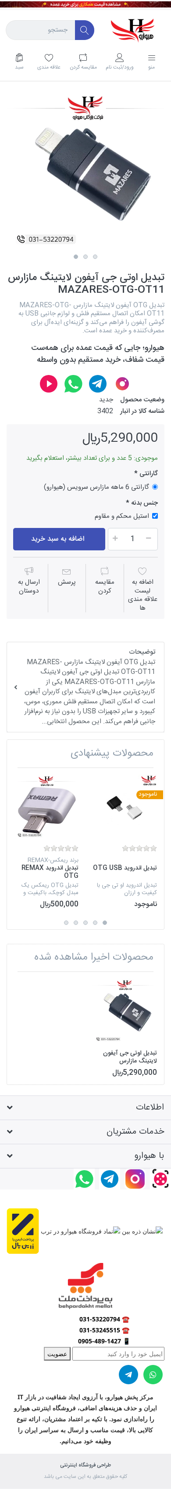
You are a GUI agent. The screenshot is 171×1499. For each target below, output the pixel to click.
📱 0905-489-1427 (104, 1341)
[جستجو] (85, 30)
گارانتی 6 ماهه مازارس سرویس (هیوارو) (96, 487)
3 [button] (95, 257)
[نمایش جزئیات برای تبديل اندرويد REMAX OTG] (46, 807)
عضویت (57, 1354)
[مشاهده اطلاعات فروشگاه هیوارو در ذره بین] (141, 1230)
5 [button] (66, 923)
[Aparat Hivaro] (48, 383)
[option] (85, 171)
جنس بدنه (144, 503)
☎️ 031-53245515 (104, 1330)
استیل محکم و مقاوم (122, 516)
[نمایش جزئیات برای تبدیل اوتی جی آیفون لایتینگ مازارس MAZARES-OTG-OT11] (124, 1011)
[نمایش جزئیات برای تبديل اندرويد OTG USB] (124, 807)
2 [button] (85, 257)
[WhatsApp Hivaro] (73, 383)
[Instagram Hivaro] (122, 383)
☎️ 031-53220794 (104, 1319)
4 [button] (76, 923)
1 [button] (76, 257)
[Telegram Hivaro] (97, 383)
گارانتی (148, 473)
